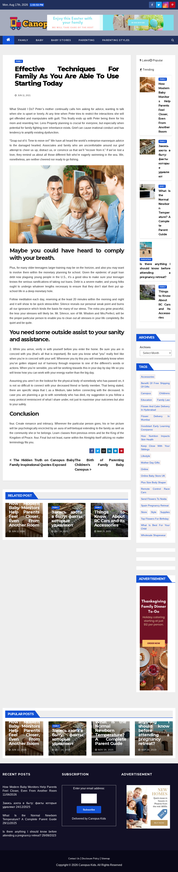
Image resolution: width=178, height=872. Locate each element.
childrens (164, 393)
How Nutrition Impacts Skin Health (155, 438)
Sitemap (105, 858)
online (144, 469)
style (153, 512)
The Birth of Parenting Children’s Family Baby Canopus (99, 464)
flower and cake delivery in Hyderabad (155, 408)
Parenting (87, 40)
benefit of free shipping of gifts (155, 385)
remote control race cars (155, 490)
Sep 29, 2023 (148, 750)
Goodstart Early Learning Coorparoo (155, 428)
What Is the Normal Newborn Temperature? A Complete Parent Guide (110, 732)
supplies (165, 512)
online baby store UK (153, 475)
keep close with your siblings (155, 448)
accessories (147, 376)
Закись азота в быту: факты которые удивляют (66, 519)
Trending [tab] (148, 69)
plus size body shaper (153, 482)
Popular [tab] (157, 60)
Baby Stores (61, 40)
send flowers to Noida (154, 499)
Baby (39, 40)
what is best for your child (155, 527)
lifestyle (145, 456)
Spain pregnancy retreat (155, 505)
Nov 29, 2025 (106, 750)
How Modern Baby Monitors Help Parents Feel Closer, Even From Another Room (24, 514)
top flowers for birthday (155, 518)
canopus (146, 393)
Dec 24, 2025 (62, 750)
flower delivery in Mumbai (155, 418)
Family (23, 40)
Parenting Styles (116, 40)
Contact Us (74, 858)
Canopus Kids (97, 818)
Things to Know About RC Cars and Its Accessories (109, 519)
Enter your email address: (89, 803)
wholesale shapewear (153, 535)
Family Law (163, 399)
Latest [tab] (145, 60)
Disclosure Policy (90, 858)
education (146, 399)
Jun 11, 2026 (19, 750)
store (144, 512)
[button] (172, 40)
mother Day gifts (150, 462)
